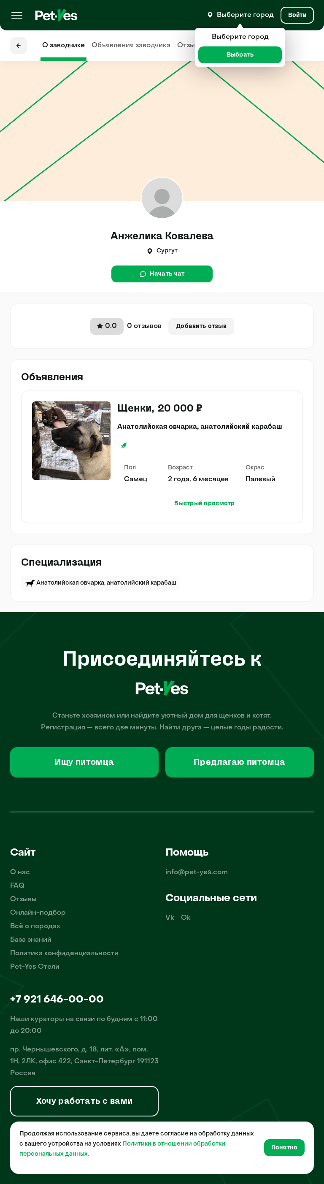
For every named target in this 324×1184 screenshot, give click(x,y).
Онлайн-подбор (38, 913)
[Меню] (17, 15)
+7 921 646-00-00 (57, 1000)
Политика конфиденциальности (64, 953)
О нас (20, 872)
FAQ (17, 886)
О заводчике (63, 45)
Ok (186, 918)
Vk (169, 918)
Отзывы (190, 45)
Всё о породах (35, 926)
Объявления (131, 45)
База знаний (30, 940)
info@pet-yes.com (196, 872)
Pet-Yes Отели (34, 967)
